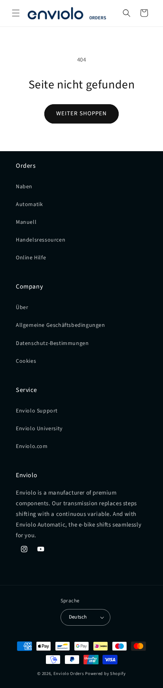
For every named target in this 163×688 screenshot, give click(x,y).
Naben (24, 187)
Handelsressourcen (40, 240)
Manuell (26, 222)
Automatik (29, 204)
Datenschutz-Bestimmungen (52, 343)
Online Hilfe (31, 258)
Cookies (26, 361)
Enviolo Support (37, 411)
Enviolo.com (32, 446)
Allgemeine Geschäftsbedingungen (60, 325)
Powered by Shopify (105, 674)
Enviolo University (39, 429)
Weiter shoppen (81, 113)
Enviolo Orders (68, 674)
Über (22, 307)
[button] (16, 13)
